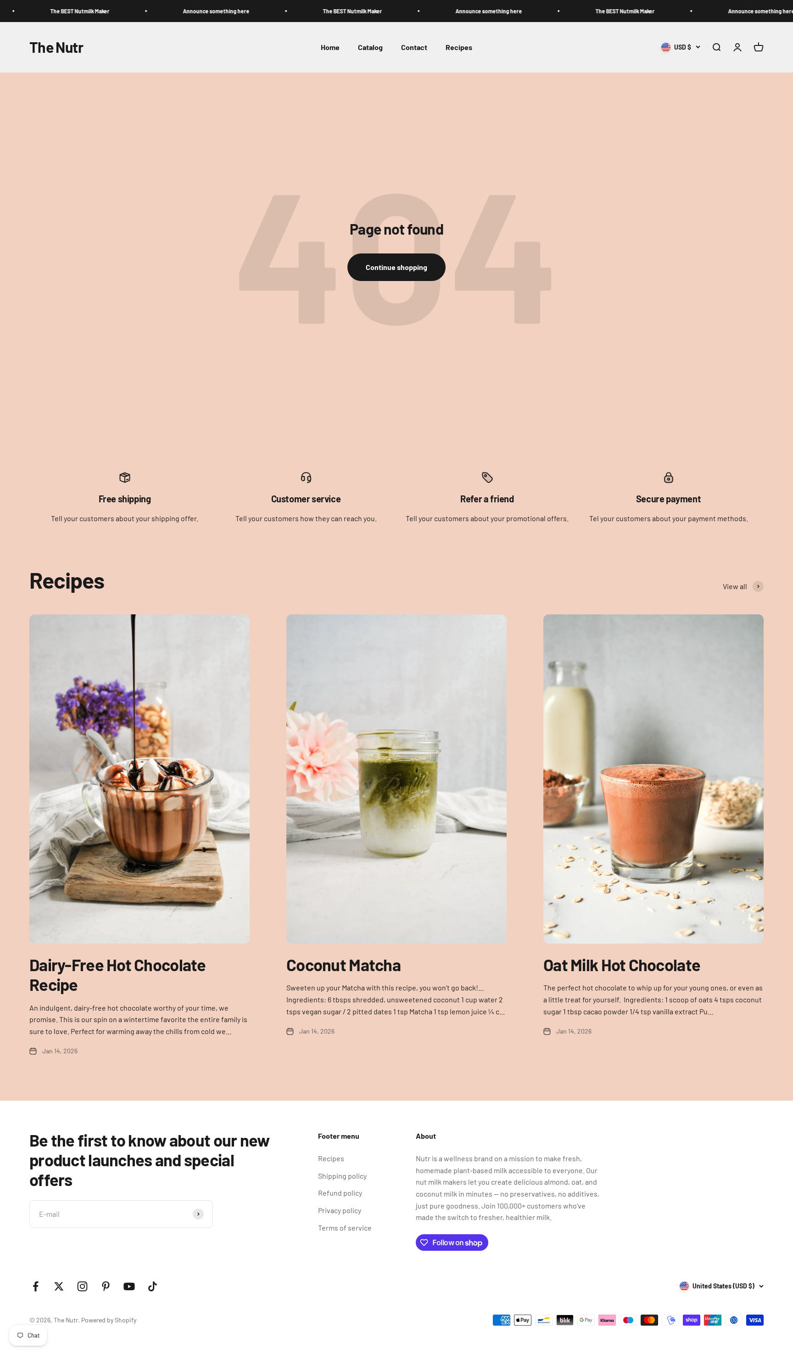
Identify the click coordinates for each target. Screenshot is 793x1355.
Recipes (459, 47)
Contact (414, 47)
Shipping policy (342, 1175)
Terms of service (345, 1227)
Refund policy (340, 1192)
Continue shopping (396, 267)
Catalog (370, 47)
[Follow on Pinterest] (106, 1286)
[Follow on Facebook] (35, 1286)
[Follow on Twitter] (59, 1286)
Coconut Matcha (343, 964)
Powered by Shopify (108, 1320)
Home (330, 47)
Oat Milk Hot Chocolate (621, 964)
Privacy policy (339, 1210)
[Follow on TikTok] (152, 1286)
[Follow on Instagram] (82, 1286)
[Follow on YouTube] (129, 1286)
